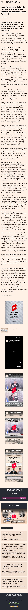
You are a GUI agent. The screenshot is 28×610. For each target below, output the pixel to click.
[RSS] (20, 595)
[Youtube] (13, 595)
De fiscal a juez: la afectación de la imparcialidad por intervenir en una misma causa (12, 566)
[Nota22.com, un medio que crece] (4, 330)
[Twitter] (10, 595)
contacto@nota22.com (14, 602)
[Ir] (14, 312)
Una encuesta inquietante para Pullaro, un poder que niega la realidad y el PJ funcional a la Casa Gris (14, 534)
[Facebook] (7, 595)
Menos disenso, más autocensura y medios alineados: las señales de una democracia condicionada (12, 581)
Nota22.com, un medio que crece (15, 329)
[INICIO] (14, 2)
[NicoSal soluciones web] (14, 606)
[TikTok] (18, 595)
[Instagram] (15, 595)
